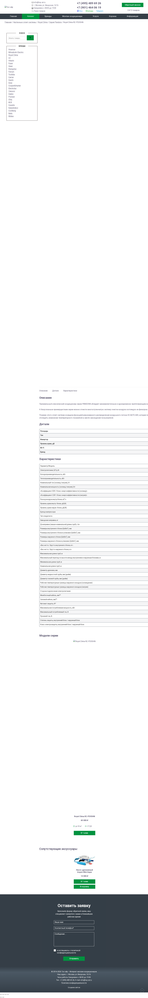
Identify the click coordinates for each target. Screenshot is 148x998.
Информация (132, 16)
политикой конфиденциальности (68, 951)
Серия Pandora (55, 22)
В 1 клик (84, 833)
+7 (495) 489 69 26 (89, 3)
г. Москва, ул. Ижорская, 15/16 (46, 5)
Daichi (10, 80)
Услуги (96, 16)
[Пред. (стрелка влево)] (1, 997)
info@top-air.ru (39, 2)
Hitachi (11, 61)
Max (81, 11)
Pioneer (11, 97)
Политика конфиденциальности (74, 983)
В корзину (84, 887)
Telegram (99, 11)
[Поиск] (30, 37)
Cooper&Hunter (14, 86)
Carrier (11, 77)
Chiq (10, 99)
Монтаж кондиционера (72, 16)
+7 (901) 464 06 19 (89, 7)
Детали (55, 391)
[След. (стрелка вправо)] (3, 997)
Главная (13, 16)
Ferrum (11, 72)
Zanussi (11, 91)
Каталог (30, 16)
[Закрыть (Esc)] (8, 994)
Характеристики (70, 391)
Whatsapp (89, 11)
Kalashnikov (13, 108)
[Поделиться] (5, 994)
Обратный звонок (133, 5)
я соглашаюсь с (68, 951)
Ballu (10, 113)
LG (9, 58)
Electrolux (12, 88)
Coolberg (12, 111)
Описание (43, 391)
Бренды (48, 16)
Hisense (11, 49)
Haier (10, 66)
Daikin (10, 94)
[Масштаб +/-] (1, 994)
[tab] (43, 389)
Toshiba (11, 74)
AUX (10, 102)
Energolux (12, 69)
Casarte (11, 105)
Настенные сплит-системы (24, 22)
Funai (10, 63)
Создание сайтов (74, 987)
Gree (10, 83)
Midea (11, 116)
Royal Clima (42, 22)
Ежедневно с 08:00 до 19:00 (45, 8)
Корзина (112, 16)
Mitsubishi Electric (15, 52)
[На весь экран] (3, 994)
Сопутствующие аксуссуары (58, 849)
